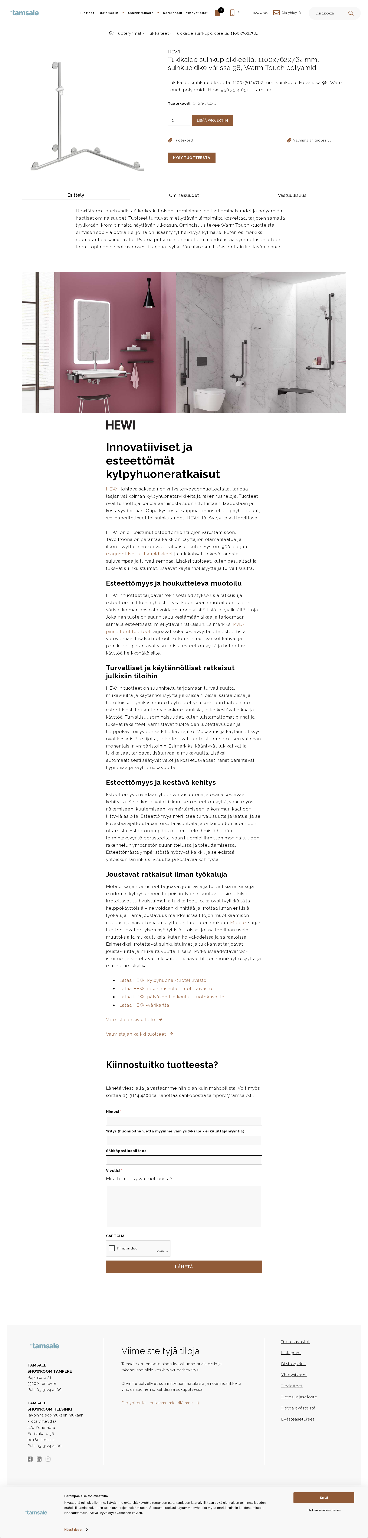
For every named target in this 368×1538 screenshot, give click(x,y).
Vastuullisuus (292, 195)
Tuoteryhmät (128, 33)
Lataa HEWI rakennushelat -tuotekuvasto (165, 988)
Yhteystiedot (294, 1374)
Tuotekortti (184, 140)
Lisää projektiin (212, 120)
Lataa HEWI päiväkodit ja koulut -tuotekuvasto (171, 996)
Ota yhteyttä (291, 12)
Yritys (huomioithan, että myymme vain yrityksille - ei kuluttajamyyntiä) (176, 1131)
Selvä (324, 1497)
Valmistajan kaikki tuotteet (136, 1034)
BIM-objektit (293, 1363)
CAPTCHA (115, 1236)
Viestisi (114, 1170)
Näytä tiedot (73, 1529)
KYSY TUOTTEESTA (191, 158)
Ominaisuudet (184, 195)
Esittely (75, 195)
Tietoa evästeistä (298, 1408)
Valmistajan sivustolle (131, 1019)
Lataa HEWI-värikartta (144, 1005)
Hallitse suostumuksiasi (324, 1510)
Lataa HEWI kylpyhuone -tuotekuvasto (163, 980)
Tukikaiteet (158, 33)
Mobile (238, 922)
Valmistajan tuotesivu (312, 140)
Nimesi (114, 1111)
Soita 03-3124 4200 (252, 12)
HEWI (174, 51)
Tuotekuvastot (295, 1341)
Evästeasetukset (297, 1419)
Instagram (291, 1352)
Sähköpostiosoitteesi (128, 1151)
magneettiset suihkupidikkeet (139, 553)
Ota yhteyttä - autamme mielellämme (157, 1403)
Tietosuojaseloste (299, 1397)
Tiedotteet (291, 1386)
